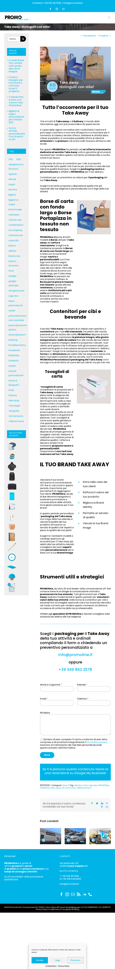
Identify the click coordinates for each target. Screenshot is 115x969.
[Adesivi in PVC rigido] (12, 456)
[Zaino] (12, 476)
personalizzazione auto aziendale (18, 318)
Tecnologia (14, 405)
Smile (11, 390)
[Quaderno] (12, 537)
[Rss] (79, 894)
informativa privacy (96, 742)
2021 (11, 159)
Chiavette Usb (16, 235)
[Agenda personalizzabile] (12, 497)
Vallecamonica (83, 787)
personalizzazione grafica (18, 327)
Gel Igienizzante (16, 290)
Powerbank (14, 350)
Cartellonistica (16, 225)
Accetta (39, 960)
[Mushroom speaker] (12, 577)
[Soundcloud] (84, 894)
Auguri (12, 184)
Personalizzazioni (17, 334)
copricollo (14, 240)
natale (12, 310)
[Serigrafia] (12, 466)
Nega (57, 960)
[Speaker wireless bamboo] (12, 527)
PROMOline (103, 785)
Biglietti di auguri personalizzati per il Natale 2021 (16, 117)
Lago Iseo (92, 785)
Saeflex (12, 365)
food (85, 785)
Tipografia (14, 410)
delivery (78, 785)
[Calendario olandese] (12, 517)
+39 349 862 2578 (75, 669)
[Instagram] (67, 894)
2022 (18, 159)
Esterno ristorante (14, 263)
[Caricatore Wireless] (12, 557)
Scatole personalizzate (16, 373)
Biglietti (12, 194)
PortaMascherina (17, 345)
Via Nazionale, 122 (69, 863)
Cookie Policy (51, 966)
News (64, 785)
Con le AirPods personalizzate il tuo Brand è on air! (17, 133)
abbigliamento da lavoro (16, 166)
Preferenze (75, 960)
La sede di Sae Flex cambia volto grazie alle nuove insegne (16, 66)
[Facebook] (61, 894)
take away (55, 787)
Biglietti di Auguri (13, 202)
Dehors (12, 245)
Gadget (12, 276)
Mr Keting (75, 909)
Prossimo (103, 35)
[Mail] (73, 894)
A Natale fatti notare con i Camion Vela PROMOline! (16, 101)
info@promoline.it (73, 3)
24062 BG (74, 866)
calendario (14, 214)
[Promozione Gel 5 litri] (12, 587)
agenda (13, 174)
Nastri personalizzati (16, 303)
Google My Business (89, 773)
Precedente (89, 35)
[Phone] (90, 894)
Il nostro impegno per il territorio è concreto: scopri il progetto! (16, 84)
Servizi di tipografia (14, 382)
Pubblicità (45, 787)
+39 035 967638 (70, 876)
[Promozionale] (12, 446)
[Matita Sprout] (12, 547)
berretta (13, 189)
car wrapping (15, 230)
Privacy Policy (64, 966)
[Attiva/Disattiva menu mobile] (109, 17)
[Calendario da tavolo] (12, 507)
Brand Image (15, 209)
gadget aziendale (13, 283)
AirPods (12, 179)
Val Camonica (68, 787)
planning (13, 340)
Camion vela (15, 219)
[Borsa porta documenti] (12, 486)
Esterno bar (14, 256)
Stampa (13, 395)
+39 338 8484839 (71, 879)
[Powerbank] (12, 567)
